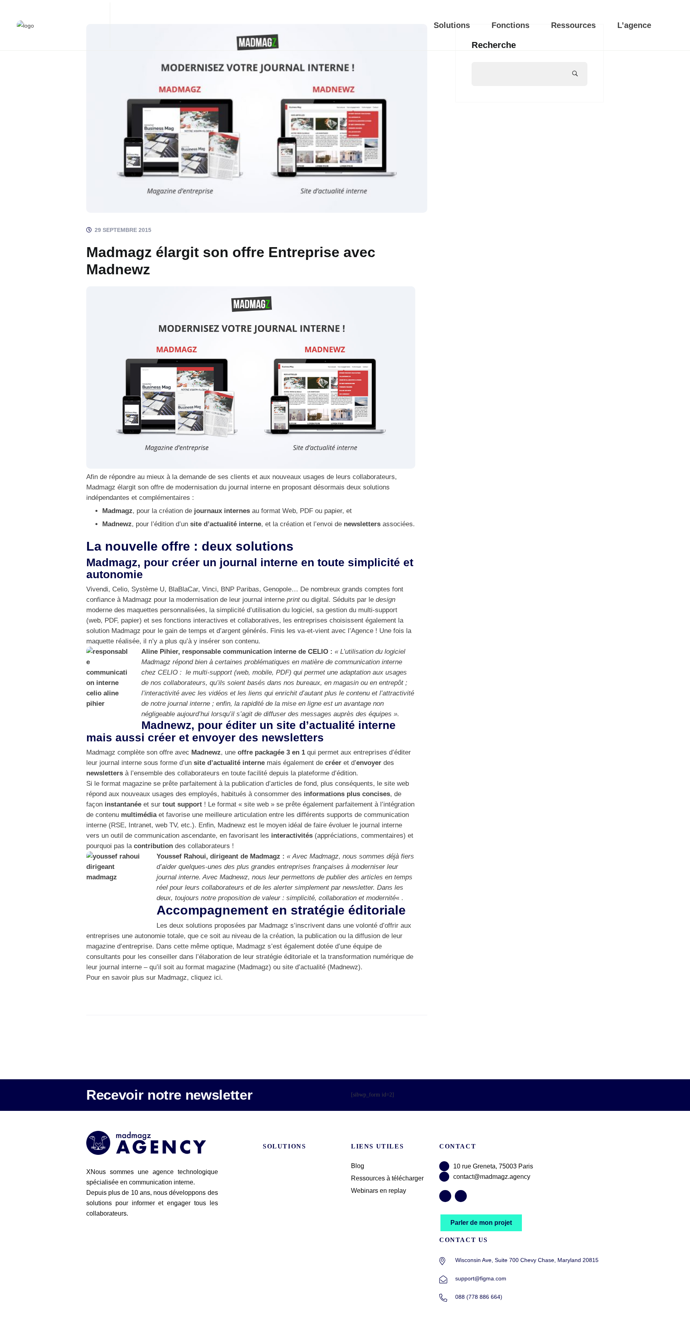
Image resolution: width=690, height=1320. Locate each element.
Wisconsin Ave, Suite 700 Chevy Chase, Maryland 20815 (527, 1260)
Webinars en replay (378, 1190)
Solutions (452, 25)
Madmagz (100, 487)
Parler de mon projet (481, 1222)
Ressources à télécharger (387, 1178)
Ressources (573, 25)
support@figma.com (480, 1278)
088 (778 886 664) (478, 1297)
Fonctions (510, 25)
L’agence (634, 25)
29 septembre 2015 (122, 230)
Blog (357, 1165)
